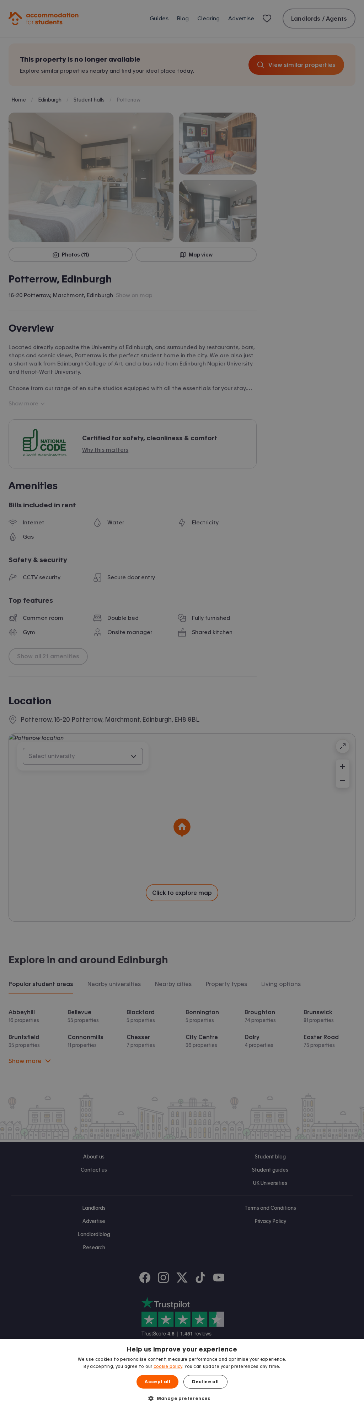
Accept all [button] (157, 1382)
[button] (182, 1398)
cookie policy (168, 1366)
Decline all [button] (205, 1382)
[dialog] (182, 1375)
